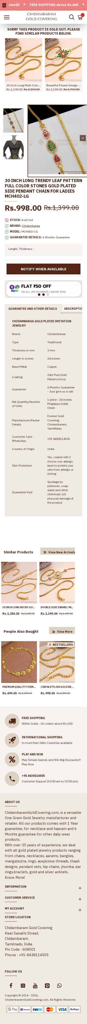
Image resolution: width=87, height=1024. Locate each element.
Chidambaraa (31, 226)
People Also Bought (21, 631)
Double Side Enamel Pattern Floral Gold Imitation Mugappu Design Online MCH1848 (57, 607)
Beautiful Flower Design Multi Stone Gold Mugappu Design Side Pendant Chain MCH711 (63, 85)
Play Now (28, 764)
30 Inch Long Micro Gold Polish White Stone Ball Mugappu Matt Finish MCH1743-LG (19, 607)
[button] (32, 138)
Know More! (15, 877)
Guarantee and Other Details (32, 308)
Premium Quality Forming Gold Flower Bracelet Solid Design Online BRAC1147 (19, 687)
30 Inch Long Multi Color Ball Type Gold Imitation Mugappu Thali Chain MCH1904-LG (24, 85)
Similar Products (18, 552)
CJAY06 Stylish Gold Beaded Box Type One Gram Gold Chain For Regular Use (57, 687)
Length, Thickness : (21, 249)
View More (64, 631)
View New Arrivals (61, 552)
